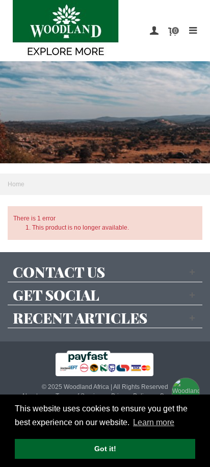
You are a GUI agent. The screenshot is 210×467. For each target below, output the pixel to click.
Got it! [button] (105, 449)
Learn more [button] (153, 422)
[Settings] (154, 30)
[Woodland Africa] (66, 30)
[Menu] (192, 30)
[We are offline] (184, 390)
